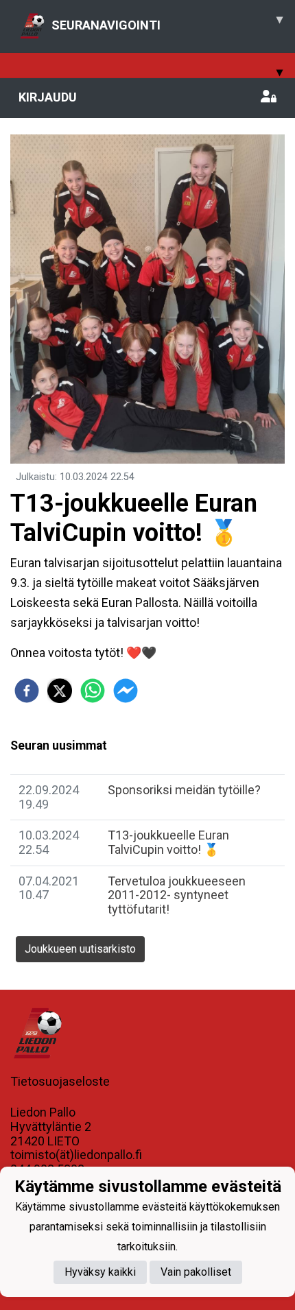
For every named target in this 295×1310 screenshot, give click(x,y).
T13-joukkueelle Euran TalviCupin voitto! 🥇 (168, 842)
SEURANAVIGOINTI (167, 22)
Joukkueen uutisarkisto (80, 948)
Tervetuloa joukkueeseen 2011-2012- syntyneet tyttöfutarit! (177, 895)
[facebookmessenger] (125, 690)
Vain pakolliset (196, 1271)
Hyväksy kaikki (100, 1271)
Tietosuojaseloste (60, 1081)
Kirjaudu (48, 97)
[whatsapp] (92, 690)
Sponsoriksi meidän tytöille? (184, 790)
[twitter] (59, 690)
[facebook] (26, 690)
